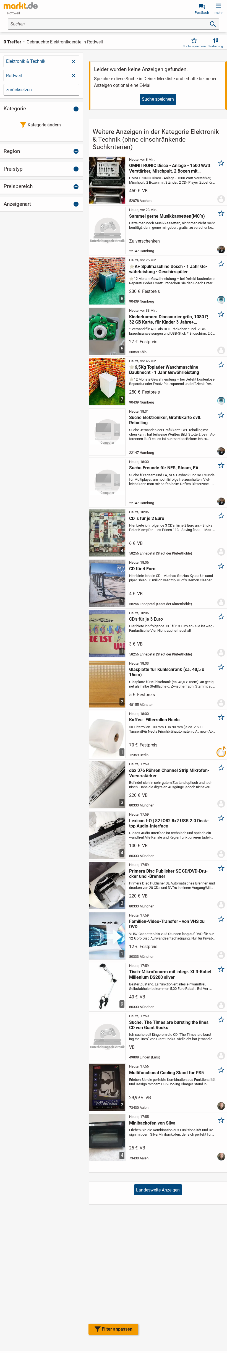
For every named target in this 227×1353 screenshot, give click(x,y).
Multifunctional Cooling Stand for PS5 (166, 1072)
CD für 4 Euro (142, 568)
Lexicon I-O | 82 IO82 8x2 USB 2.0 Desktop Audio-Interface (169, 823)
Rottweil (14, 75)
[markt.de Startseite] (21, 5)
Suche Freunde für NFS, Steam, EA (164, 467)
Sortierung (215, 46)
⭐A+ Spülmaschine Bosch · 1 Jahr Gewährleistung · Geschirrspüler (168, 269)
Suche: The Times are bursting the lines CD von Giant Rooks (168, 1025)
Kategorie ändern (44, 125)
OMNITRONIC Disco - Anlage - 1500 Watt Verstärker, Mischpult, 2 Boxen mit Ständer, (169, 168)
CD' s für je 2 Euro (146, 518)
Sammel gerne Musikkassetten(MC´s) (167, 216)
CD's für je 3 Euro (146, 619)
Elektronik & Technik (25, 61)
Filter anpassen (117, 1329)
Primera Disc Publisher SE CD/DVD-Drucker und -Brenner (168, 873)
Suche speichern (194, 46)
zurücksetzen (19, 89)
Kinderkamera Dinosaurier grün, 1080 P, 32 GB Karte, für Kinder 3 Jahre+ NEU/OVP (168, 319)
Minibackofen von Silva (152, 1123)
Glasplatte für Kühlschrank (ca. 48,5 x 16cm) (166, 672)
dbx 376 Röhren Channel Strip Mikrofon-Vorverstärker (169, 773)
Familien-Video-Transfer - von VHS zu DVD (167, 924)
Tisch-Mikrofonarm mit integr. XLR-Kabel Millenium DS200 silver (170, 974)
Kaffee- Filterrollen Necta (154, 719)
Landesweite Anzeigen (158, 1190)
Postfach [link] (202, 13)
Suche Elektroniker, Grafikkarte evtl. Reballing (165, 420)
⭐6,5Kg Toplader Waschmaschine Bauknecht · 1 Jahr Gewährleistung (164, 370)
